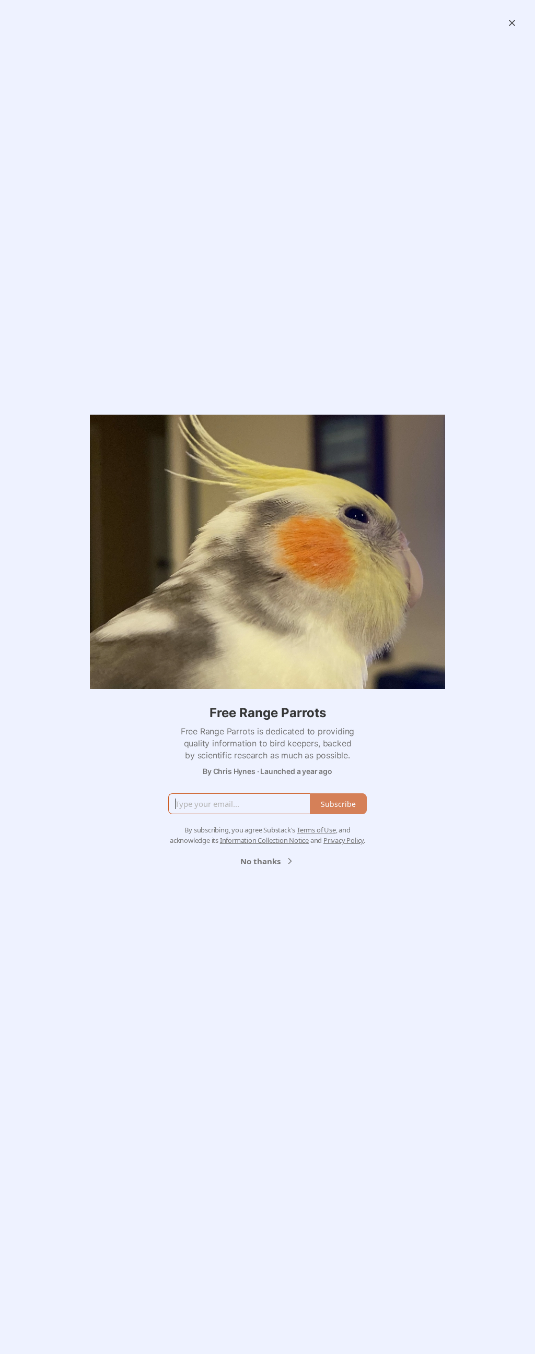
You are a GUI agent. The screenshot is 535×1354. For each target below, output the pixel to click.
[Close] (512, 23)
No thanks (260, 861)
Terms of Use (316, 830)
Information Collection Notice (264, 840)
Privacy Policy (343, 840)
